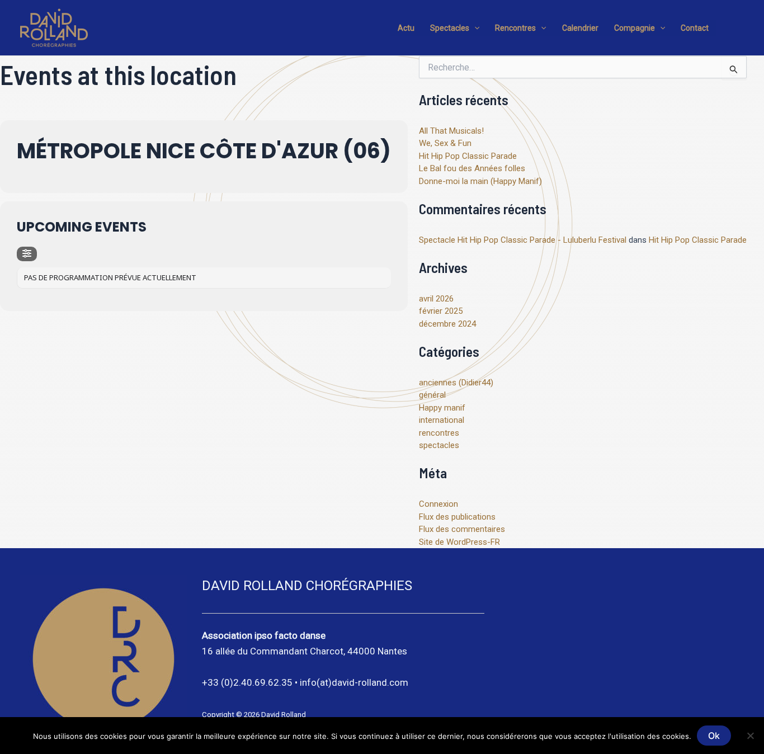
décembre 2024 (447, 324)
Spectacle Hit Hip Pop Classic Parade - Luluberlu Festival (522, 240)
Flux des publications (457, 517)
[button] (474, 28)
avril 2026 (436, 299)
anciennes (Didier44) (456, 383)
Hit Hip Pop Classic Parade (468, 156)
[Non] (750, 735)
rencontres (439, 433)
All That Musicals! (451, 131)
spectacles (439, 445)
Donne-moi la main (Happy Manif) (480, 181)
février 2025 (441, 311)
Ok (714, 735)
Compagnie (634, 27)
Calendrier (580, 27)
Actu (406, 27)
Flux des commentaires (462, 529)
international (441, 420)
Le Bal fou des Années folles (472, 168)
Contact (695, 27)
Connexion (438, 504)
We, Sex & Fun (445, 143)
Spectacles (449, 27)
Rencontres (515, 27)
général (432, 395)
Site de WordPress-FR (459, 542)
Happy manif (442, 408)
